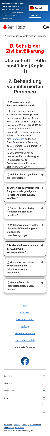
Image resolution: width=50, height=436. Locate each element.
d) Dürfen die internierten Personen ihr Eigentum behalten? (20, 211)
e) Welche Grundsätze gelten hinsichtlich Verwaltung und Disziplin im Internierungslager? (22, 230)
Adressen (8, 424)
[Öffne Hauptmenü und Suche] (46, 27)
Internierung (18, 138)
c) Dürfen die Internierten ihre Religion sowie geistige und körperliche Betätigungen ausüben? (23, 193)
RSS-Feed (19, 427)
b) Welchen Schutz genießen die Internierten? (22, 176)
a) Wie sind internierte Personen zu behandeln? (20, 103)
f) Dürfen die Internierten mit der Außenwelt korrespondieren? (22, 249)
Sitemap (25, 424)
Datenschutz (35, 424)
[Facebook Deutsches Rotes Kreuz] (25, 361)
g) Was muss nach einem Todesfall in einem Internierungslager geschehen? (20, 267)
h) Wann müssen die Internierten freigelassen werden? (20, 286)
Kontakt (17, 424)
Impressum (9, 427)
